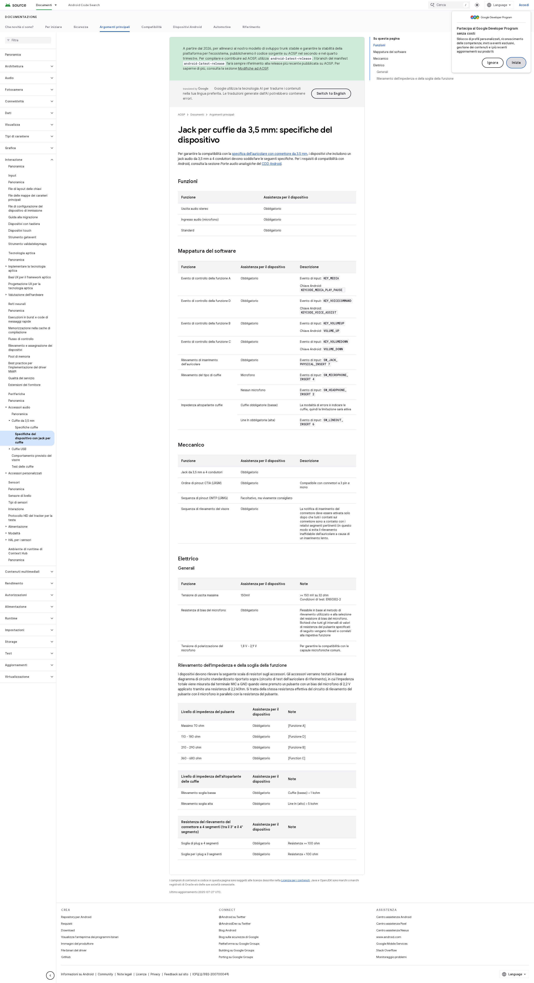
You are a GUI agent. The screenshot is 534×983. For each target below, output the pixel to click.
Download (68, 930)
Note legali (124, 974)
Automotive (222, 27)
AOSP (181, 114)
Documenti (44, 5)
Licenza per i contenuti (295, 880)
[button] (24, 66)
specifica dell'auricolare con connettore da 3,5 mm (269, 154)
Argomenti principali (115, 27)
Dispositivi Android (187, 27)
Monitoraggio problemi (391, 957)
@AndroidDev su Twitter (235, 923)
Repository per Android (76, 917)
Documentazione (21, 17)
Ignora (492, 63)
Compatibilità (151, 27)
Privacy (155, 974)
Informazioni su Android (77, 974)
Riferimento (251, 27)
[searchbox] (28, 40)
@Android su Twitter (232, 917)
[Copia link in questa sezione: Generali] (199, 568)
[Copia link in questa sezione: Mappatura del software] (240, 251)
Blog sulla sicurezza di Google (238, 937)
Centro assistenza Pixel (391, 923)
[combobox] (449, 5)
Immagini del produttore (77, 943)
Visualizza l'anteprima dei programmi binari (89, 937)
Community (105, 974)
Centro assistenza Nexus (392, 930)
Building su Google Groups (236, 950)
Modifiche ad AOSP (253, 69)
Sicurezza (81, 27)
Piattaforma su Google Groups (239, 943)
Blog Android (227, 930)
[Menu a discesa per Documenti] (57, 5)
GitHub (66, 957)
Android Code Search (84, 5)
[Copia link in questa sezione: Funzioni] (202, 181)
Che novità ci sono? (19, 27)
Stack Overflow (386, 950)
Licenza (141, 974)
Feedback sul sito (176, 974)
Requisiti (66, 923)
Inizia (516, 63)
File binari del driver (74, 950)
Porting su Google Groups (236, 957)
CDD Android (271, 164)
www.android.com (388, 937)
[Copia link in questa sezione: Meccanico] (208, 445)
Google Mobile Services (391, 943)
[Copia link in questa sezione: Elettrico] (202, 559)
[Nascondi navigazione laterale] (50, 975)
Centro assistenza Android (393, 917)
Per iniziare (53, 27)
